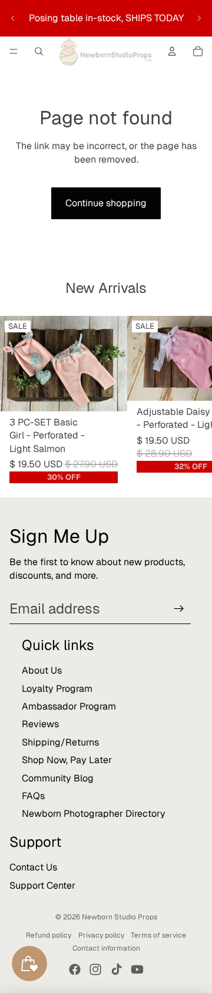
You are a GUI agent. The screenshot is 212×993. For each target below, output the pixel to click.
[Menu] (13, 51)
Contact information (106, 948)
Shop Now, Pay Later (67, 760)
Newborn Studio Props (119, 917)
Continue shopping (106, 203)
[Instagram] (95, 969)
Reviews (40, 724)
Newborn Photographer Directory (93, 813)
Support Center (42, 885)
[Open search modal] (39, 51)
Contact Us (33, 867)
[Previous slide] (13, 18)
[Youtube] (137, 969)
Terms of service (158, 935)
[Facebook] (75, 969)
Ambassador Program (69, 706)
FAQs (33, 796)
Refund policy (48, 935)
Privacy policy (101, 935)
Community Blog (58, 778)
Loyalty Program (57, 688)
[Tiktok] (117, 969)
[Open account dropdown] (172, 51)
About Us (42, 670)
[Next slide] (199, 18)
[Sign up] (179, 609)
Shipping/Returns (60, 742)
